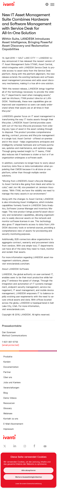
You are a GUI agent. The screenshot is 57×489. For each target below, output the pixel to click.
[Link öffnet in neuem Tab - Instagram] (24, 446)
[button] (52, 4)
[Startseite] (9, 4)
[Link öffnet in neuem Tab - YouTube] (45, 446)
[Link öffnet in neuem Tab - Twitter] (4, 446)
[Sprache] (46, 4)
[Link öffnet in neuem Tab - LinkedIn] (14, 446)
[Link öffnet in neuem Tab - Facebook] (34, 446)
